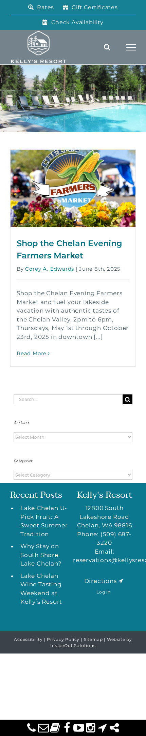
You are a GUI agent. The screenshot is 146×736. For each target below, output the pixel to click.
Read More (32, 353)
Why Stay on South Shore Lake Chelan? (41, 555)
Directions (100, 580)
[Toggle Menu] (131, 47)
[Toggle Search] (107, 47)
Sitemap (93, 639)
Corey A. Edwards (49, 269)
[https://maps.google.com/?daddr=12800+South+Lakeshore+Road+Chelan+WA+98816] (121, 580)
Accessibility (28, 639)
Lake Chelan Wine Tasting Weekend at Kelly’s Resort (41, 588)
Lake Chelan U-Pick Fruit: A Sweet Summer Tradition (44, 521)
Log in (103, 592)
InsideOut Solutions (72, 645)
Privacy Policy (63, 639)
